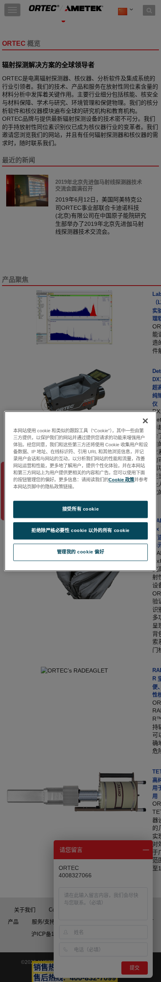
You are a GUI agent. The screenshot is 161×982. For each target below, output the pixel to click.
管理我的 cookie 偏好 (80, 551)
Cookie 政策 (121, 479)
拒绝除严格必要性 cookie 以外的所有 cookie (80, 530)
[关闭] (145, 421)
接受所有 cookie (80, 508)
